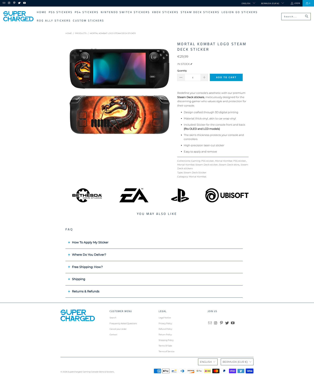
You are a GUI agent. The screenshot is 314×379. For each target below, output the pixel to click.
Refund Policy (165, 329)
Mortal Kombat (197, 176)
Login (297, 3)
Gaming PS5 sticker (202, 160)
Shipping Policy (166, 340)
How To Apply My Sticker (90, 242)
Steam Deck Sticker (195, 172)
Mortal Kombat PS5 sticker (230, 160)
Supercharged (75, 371)
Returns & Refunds (85, 291)
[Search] (307, 16)
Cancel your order (118, 329)
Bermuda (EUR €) (270, 3)
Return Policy (165, 334)
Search (113, 317)
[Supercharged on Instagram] (9, 3)
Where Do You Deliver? (89, 254)
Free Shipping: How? (87, 267)
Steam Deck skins (229, 164)
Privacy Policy (165, 323)
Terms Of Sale (165, 345)
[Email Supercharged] (3, 3)
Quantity (182, 70)
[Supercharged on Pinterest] (14, 3)
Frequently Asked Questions (123, 323)
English (246, 3)
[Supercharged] (18, 16)
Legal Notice (165, 317)
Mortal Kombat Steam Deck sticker (197, 164)
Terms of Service (166, 351)
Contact (113, 334)
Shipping (78, 279)
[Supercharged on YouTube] (24, 3)
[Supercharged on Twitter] (19, 3)
